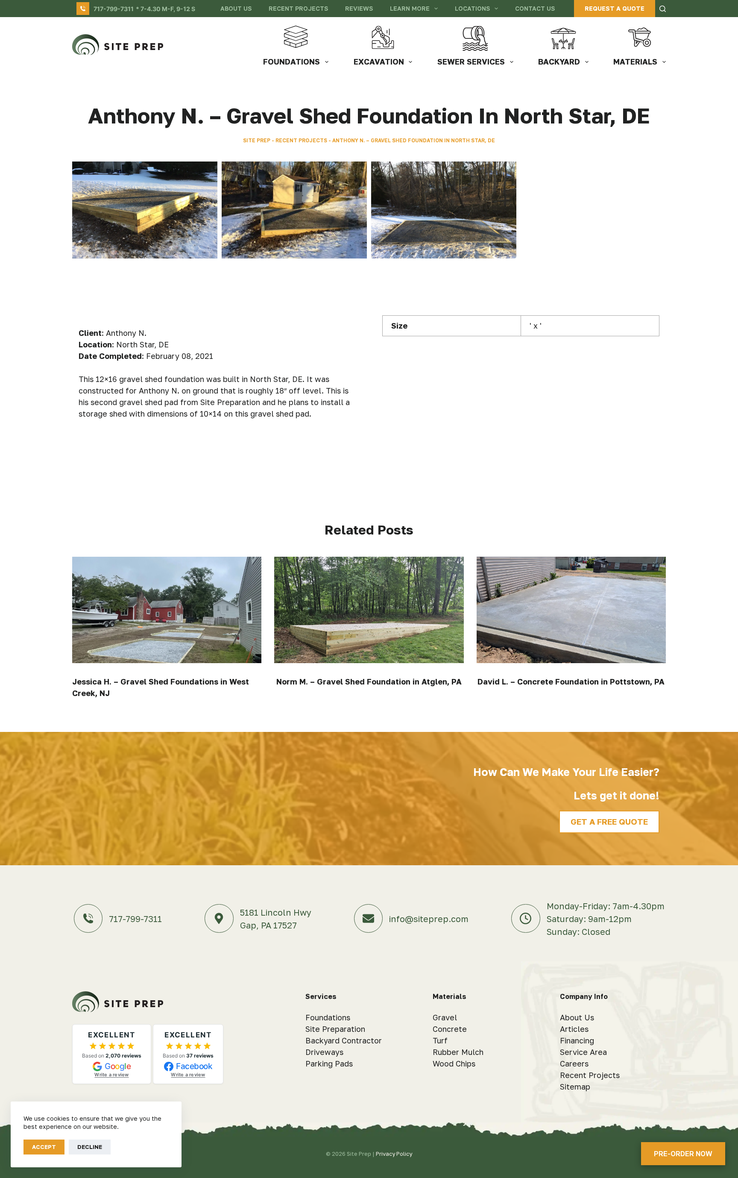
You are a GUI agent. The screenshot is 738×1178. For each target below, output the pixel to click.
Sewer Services (471, 61)
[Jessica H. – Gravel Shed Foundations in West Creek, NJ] (166, 610)
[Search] (662, 9)
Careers (574, 1063)
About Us (236, 8)
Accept (44, 1146)
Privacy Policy (394, 1153)
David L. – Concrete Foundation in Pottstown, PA (571, 681)
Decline (89, 1146)
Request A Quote (614, 8)
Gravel (445, 1017)
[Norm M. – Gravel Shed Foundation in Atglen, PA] (368, 610)
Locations (472, 8)
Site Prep (256, 140)
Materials (635, 61)
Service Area (583, 1052)
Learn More (410, 8)
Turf (440, 1040)
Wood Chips (454, 1063)
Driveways (324, 1052)
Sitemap (575, 1086)
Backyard (559, 61)
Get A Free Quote (609, 821)
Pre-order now (683, 1153)
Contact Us (535, 8)
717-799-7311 (114, 8)
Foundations (291, 61)
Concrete (450, 1029)
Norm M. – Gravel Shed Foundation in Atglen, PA (369, 681)
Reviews (359, 8)
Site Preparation (335, 1029)
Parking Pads (329, 1063)
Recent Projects (298, 8)
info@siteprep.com (429, 919)
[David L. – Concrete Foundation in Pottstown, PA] (571, 610)
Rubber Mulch (458, 1052)
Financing (577, 1040)
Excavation (379, 61)
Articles (574, 1029)
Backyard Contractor (343, 1040)
